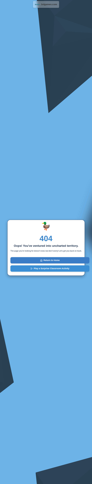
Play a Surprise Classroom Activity (51, 268)
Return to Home (51, 260)
